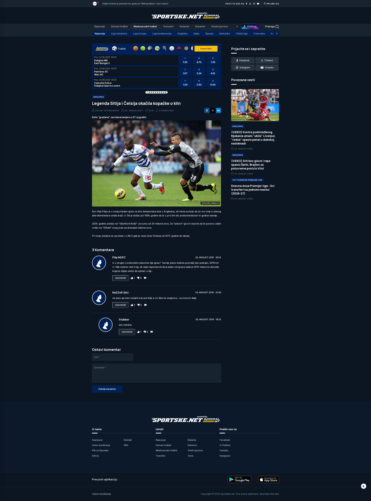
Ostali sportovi (219, 26)
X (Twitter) (225, 445)
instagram (245, 67)
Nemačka (224, 33)
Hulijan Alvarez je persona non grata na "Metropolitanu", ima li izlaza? (135, 3)
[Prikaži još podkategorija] (277, 33)
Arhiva (95, 455)
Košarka (184, 26)
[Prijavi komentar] (145, 278)
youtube (269, 67)
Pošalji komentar (107, 389)
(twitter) (268, 60)
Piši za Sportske (100, 450)
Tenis (190, 455)
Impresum (97, 440)
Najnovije (99, 26)
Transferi (168, 26)
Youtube (224, 450)
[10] (95, 4)
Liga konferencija (161, 33)
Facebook (225, 440)
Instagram (225, 455)
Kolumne (200, 26)
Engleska (183, 33)
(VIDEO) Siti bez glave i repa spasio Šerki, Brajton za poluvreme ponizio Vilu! (250, 164)
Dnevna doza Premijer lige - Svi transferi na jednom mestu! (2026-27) (252, 189)
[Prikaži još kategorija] (237, 26)
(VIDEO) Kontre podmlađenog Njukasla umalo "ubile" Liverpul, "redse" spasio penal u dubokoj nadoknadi (253, 137)
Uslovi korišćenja (101, 445)
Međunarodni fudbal (145, 26)
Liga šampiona (119, 33)
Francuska (259, 33)
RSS (126, 445)
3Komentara (166, 110)
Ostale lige (242, 33)
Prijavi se (273, 3)
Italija (196, 33)
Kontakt (128, 440)
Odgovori (120, 278)
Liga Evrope (139, 33)
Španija (209, 33)
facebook (244, 60)
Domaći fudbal (119, 26)
